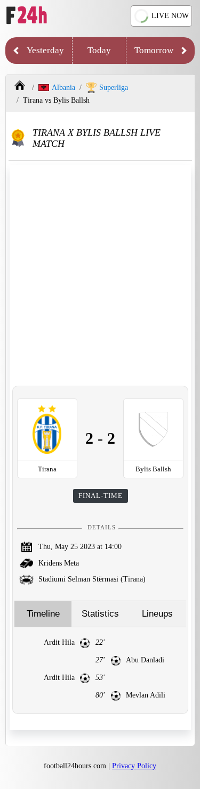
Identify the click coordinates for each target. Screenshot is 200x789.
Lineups (157, 614)
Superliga (113, 88)
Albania (63, 88)
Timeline (43, 614)
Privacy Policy (134, 766)
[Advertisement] (100, 275)
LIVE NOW (170, 16)
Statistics (100, 614)
